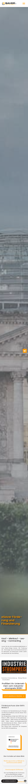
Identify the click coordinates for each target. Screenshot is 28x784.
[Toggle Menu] (24, 3)
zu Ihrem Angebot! (9, 781)
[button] (25, 781)
